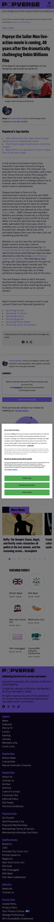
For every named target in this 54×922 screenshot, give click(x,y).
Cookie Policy (30, 445)
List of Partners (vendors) (10, 470)
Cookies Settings (27, 478)
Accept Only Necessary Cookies (27, 485)
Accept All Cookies (27, 492)
